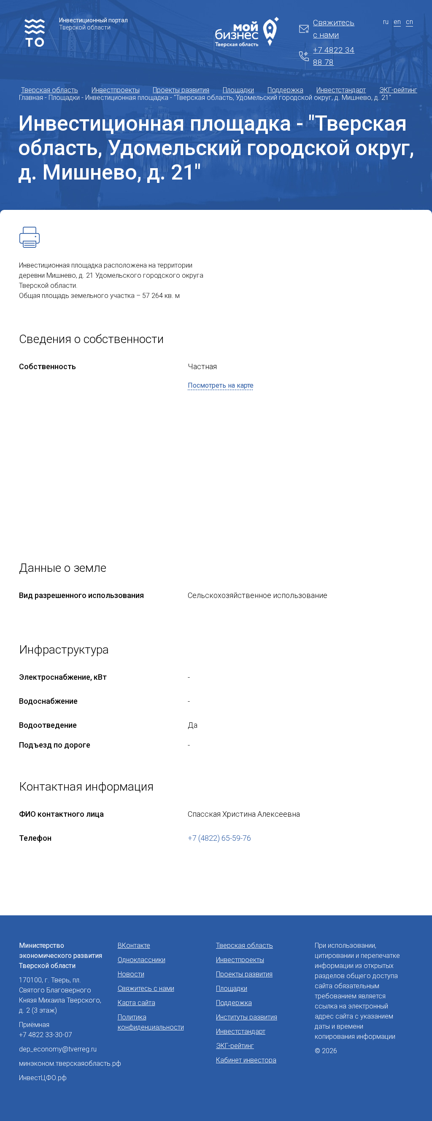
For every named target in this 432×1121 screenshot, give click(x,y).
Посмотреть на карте (221, 385)
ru (386, 22)
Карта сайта (136, 1003)
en (397, 22)
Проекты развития (181, 90)
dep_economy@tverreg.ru (58, 1049)
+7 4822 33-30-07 (45, 1035)
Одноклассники (141, 960)
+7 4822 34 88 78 (333, 56)
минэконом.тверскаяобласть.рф (70, 1063)
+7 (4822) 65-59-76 (219, 838)
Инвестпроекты (116, 90)
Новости (131, 974)
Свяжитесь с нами (333, 29)
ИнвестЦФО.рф (43, 1078)
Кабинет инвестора (246, 1060)
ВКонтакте (134, 945)
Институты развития (246, 1017)
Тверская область (49, 90)
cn (409, 22)
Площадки (238, 90)
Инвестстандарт (341, 90)
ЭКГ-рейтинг (398, 90)
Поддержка (285, 90)
